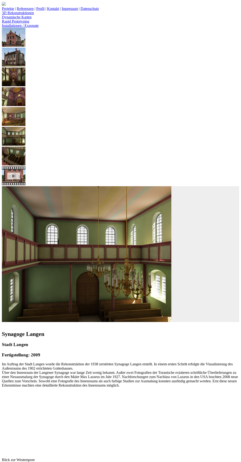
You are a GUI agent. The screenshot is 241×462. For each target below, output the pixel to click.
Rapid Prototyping (15, 21)
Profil (40, 9)
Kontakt (53, 9)
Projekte (8, 9)
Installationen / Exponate (20, 26)
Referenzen (25, 9)
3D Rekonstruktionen (18, 13)
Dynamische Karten (17, 17)
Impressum (70, 9)
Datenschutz (89, 9)
